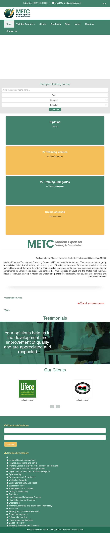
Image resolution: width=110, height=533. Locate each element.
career (78, 24)
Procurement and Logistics (21, 519)
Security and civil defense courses (24, 511)
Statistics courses (16, 485)
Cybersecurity (15, 474)
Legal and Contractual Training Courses (27, 468)
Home (9, 24)
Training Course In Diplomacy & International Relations (33, 465)
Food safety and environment (22, 499)
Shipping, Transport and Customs (24, 525)
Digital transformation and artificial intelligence (29, 471)
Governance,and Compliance (22, 477)
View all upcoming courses (92, 303)
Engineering (14, 502)
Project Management (18, 514)
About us (89, 24)
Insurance (13, 508)
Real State (13, 494)
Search (55, 109)
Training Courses (25, 24)
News (67, 24)
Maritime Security (16, 522)
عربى (104, 2)
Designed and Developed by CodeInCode (66, 529)
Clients (42, 24)
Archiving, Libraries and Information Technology (30, 505)
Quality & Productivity (18, 491)
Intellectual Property (18, 479)
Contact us (11, 31)
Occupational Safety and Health (23, 482)
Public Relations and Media (21, 488)
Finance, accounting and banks (23, 462)
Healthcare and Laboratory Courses (25, 497)
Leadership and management (22, 459)
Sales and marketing (18, 517)
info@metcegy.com (72, 2)
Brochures (56, 24)
